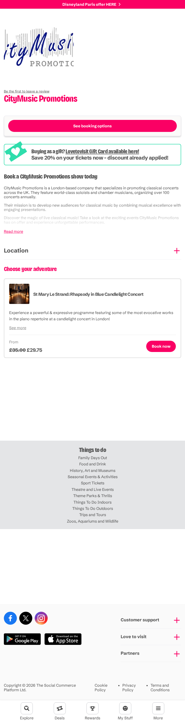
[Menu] (158, 708)
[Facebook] (10, 618)
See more (17, 328)
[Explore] (27, 708)
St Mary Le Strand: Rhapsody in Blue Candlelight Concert (88, 294)
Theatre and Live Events (93, 489)
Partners (130, 653)
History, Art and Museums (92, 470)
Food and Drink (92, 464)
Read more (13, 231)
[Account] (125, 708)
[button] (26, 91)
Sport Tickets (92, 483)
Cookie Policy (101, 687)
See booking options (92, 125)
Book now (161, 346)
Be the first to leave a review (26, 91)
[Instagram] (41, 618)
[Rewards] (92, 708)
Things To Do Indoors (92, 502)
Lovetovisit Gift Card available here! (102, 151)
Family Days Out (92, 458)
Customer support (140, 620)
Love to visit (133, 636)
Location (16, 250)
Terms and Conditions (160, 687)
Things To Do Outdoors (92, 508)
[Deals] (60, 708)
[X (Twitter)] (25, 618)
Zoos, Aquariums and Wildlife (92, 521)
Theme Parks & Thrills (92, 496)
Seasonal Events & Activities (93, 477)
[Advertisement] (92, 403)
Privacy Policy (129, 687)
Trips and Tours (92, 514)
